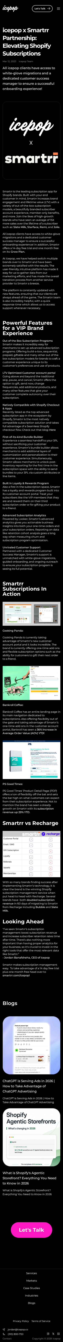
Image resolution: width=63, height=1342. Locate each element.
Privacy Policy (21, 1321)
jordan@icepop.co (18, 1329)
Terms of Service (41, 1321)
